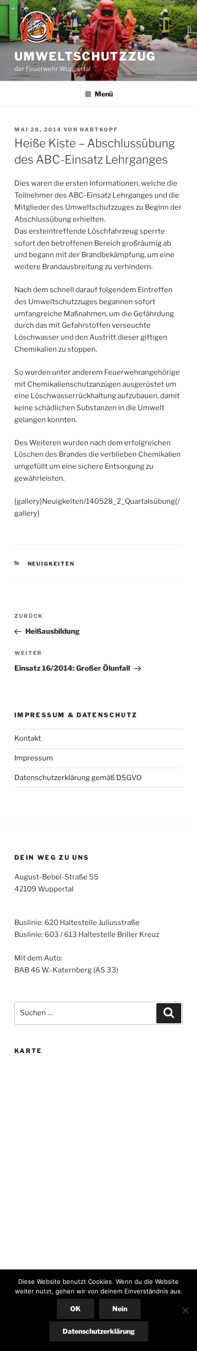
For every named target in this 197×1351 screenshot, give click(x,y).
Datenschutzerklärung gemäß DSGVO (78, 777)
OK (75, 1308)
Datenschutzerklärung (99, 1331)
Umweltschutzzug (85, 56)
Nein (119, 1308)
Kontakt (27, 738)
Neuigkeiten (51, 563)
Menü (104, 94)
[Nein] (185, 1310)
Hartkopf (99, 129)
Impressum (33, 758)
